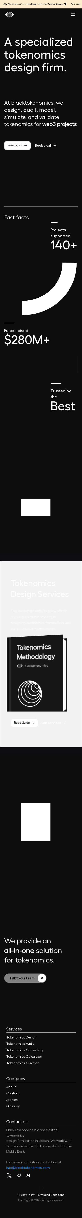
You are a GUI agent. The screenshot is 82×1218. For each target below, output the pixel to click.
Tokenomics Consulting (24, 1050)
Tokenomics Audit (20, 1043)
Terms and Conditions (50, 1195)
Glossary (13, 1106)
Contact (13, 1093)
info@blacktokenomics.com (28, 1167)
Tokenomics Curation (22, 1063)
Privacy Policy (26, 1195)
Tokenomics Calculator (24, 1056)
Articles (12, 1100)
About (11, 1087)
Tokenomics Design (21, 1037)
